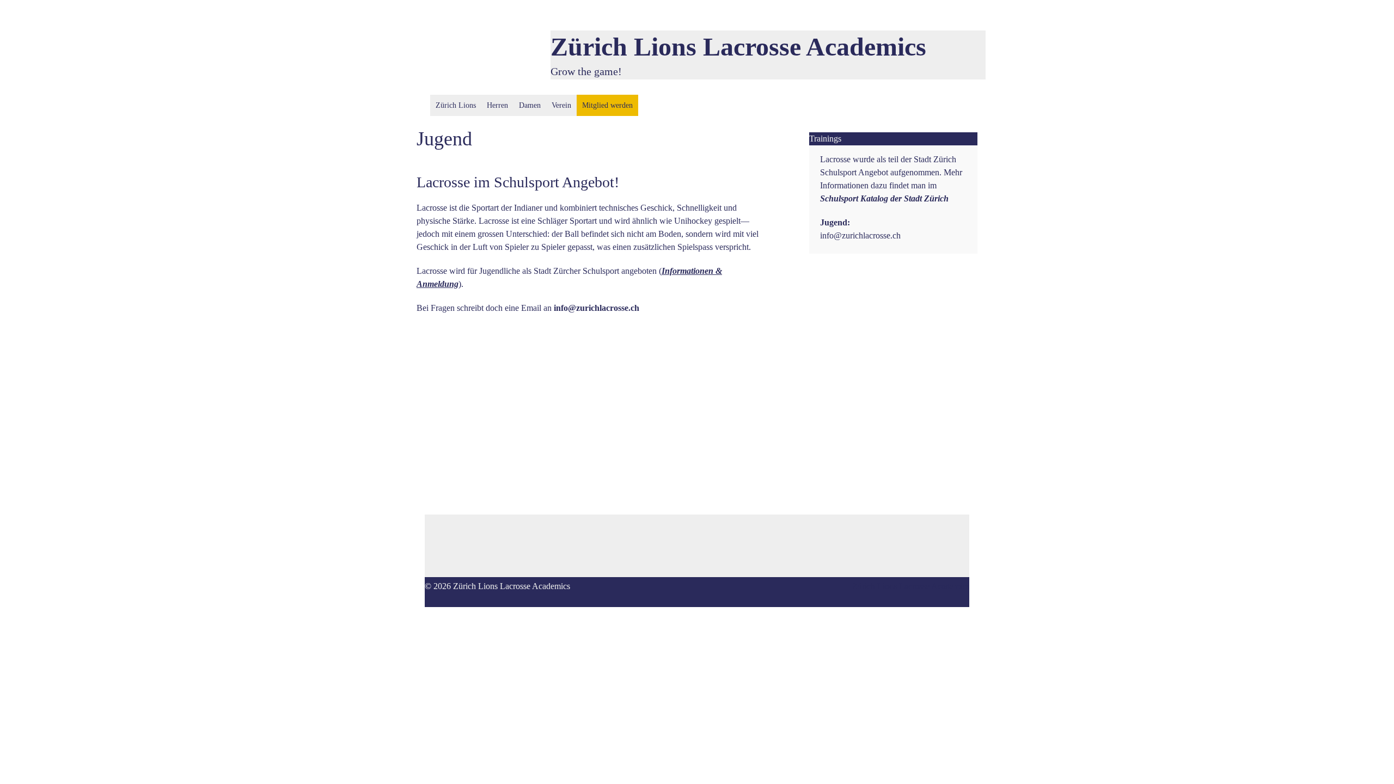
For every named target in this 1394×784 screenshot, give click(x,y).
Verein (561, 105)
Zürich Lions (456, 105)
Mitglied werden (607, 105)
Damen (530, 105)
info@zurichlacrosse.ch (860, 235)
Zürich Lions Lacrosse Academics (738, 46)
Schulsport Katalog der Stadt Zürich (884, 198)
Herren (497, 105)
